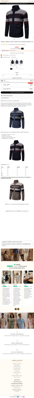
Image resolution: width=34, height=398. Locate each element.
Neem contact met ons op (18, 381)
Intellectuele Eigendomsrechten (17, 375)
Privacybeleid (17, 371)
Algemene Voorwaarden (17, 372)
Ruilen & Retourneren (17, 368)
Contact (17, 374)
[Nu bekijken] (17, 321)
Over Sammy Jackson (17, 369)
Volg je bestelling (17, 365)
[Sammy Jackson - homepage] (5, 1)
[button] (17, 81)
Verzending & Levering (17, 366)
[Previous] (16, 309)
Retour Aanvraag (17, 377)
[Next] (18, 309)
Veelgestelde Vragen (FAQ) (17, 363)
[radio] (12, 63)
